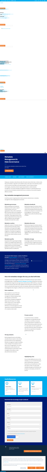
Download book (9, 170)
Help (38, 0)
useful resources (30, 176)
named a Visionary (13, 257)
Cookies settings (23, 467)
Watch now (20, 393)
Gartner (14, 176)
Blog (40, 0)
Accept (32, 467)
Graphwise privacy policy (21, 433)
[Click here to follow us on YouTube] (12, 0)
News (42, 0)
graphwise (36, 0)
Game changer (21, 176)
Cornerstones (8, 176)
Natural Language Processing (25, 281)
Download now (8, 392)
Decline (40, 467)
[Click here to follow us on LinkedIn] (11, 0)
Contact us (9, 0)
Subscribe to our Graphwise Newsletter (32, 451)
